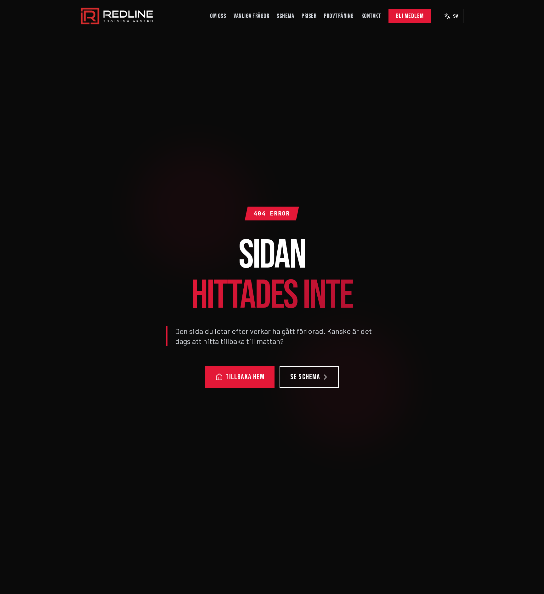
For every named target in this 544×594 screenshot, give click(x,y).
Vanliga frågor (251, 16)
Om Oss (218, 16)
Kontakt (371, 16)
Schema (285, 16)
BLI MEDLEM (410, 16)
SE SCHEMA (305, 376)
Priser (309, 16)
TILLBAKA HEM (244, 376)
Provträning (339, 16)
